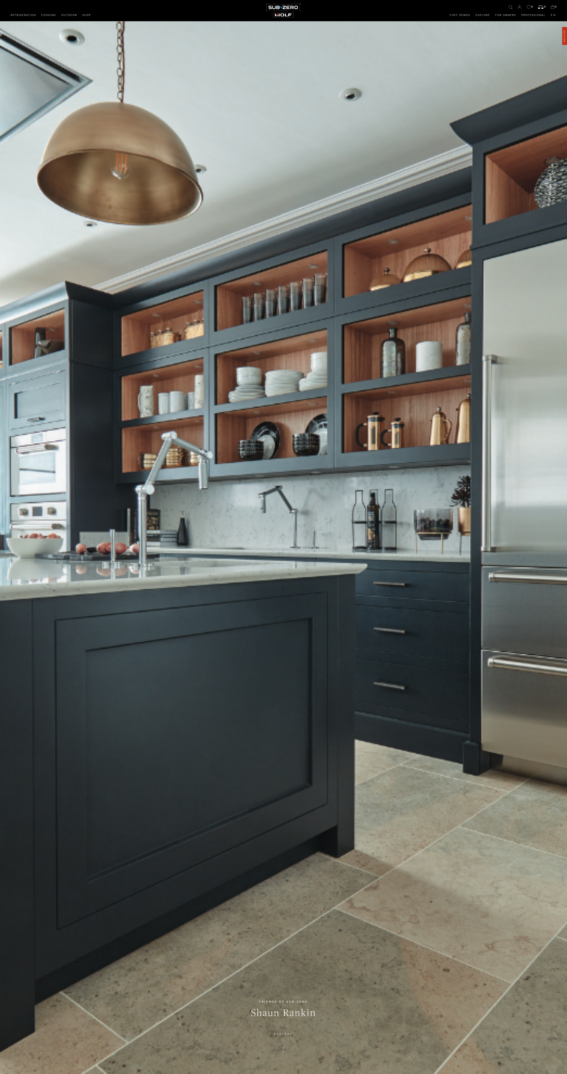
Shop (86, 15)
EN (553, 15)
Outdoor (69, 15)
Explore (483, 15)
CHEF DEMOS (460, 15)
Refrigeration (23, 15)
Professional (533, 15)
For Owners (505, 15)
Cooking (48, 15)
